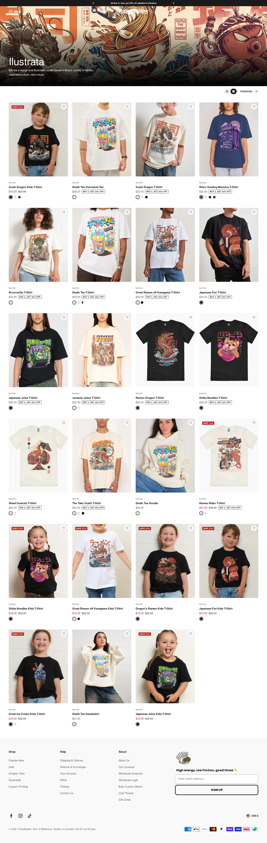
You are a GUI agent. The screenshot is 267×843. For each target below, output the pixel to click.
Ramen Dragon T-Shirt (150, 398)
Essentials (15, 780)
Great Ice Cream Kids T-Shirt (27, 714)
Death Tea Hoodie (147, 503)
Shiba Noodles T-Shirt (213, 398)
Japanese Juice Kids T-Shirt (153, 714)
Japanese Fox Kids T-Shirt (215, 608)
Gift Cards (125, 799)
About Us (124, 760)
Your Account (68, 773)
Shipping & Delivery (71, 760)
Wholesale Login (128, 780)
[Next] (173, 3)
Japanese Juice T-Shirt (23, 398)
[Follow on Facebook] (11, 815)
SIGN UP (217, 790)
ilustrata (12, 182)
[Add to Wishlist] (64, 107)
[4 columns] (233, 91)
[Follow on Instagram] (20, 815)
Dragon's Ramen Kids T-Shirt (154, 608)
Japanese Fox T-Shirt (212, 292)
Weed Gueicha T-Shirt (22, 503)
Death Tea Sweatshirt (85, 714)
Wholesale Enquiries (131, 773)
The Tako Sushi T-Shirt (86, 503)
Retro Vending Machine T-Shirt (218, 187)
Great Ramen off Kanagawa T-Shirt (158, 292)
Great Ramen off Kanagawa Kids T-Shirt (97, 608)
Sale (11, 767)
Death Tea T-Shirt (83, 292)
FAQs (63, 780)
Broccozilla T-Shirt (20, 292)
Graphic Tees (17, 773)
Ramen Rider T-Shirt (212, 503)
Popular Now (16, 760)
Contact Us (67, 793)
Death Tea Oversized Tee (88, 187)
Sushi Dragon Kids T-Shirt (25, 187)
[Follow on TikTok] (29, 815)
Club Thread (126, 793)
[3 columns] (227, 91)
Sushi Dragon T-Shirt (149, 187)
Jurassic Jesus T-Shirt (86, 398)
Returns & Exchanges (73, 767)
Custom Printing (18, 786)
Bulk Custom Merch (130, 786)
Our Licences (127, 767)
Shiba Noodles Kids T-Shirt (26, 608)
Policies (64, 786)
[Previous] (93, 3)
